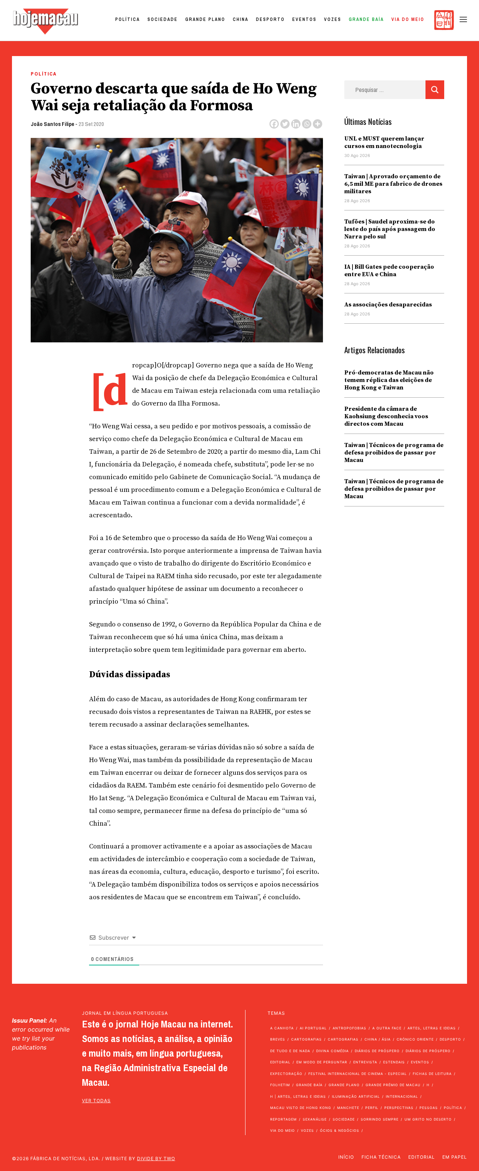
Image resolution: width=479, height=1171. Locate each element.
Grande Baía (366, 19)
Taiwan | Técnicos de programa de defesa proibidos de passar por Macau (393, 452)
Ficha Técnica (381, 1157)
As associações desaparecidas (388, 304)
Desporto (270, 19)
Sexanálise (315, 1119)
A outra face (387, 1028)
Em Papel (454, 1157)
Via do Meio (407, 19)
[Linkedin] (295, 124)
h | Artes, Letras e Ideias (298, 1096)
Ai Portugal (313, 1028)
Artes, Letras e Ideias (432, 1028)
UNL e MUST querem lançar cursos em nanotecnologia (384, 142)
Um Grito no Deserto (428, 1119)
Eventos (304, 19)
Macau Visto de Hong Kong (300, 1108)
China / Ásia (377, 1039)
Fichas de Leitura (432, 1074)
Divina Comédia (332, 1051)
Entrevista (365, 1062)
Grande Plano (205, 19)
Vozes (332, 19)
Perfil (371, 1108)
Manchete (348, 1108)
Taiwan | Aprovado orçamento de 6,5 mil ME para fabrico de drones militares (393, 184)
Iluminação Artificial (356, 1096)
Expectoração (286, 1074)
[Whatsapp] (306, 124)
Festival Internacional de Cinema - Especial (357, 1074)
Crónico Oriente (415, 1039)
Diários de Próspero (377, 1051)
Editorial (280, 1062)
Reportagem (283, 1119)
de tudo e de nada (290, 1051)
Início (346, 1157)
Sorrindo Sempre (380, 1119)
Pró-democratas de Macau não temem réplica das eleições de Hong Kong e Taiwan (389, 380)
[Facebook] (274, 124)
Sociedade (162, 19)
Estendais (394, 1062)
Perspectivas (399, 1108)
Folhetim (280, 1085)
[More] (317, 124)
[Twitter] (285, 124)
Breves (277, 1039)
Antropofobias (349, 1028)
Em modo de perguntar (321, 1062)
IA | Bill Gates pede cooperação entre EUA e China (389, 270)
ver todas (96, 1100)
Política (127, 19)
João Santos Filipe (52, 124)
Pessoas (428, 1108)
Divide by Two (156, 1158)
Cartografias (306, 1039)
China (240, 19)
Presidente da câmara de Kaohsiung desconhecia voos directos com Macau (386, 416)
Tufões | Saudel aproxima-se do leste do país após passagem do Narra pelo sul (389, 229)
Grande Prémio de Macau (393, 1085)
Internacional (402, 1096)
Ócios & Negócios (339, 1130)
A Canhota (282, 1028)
